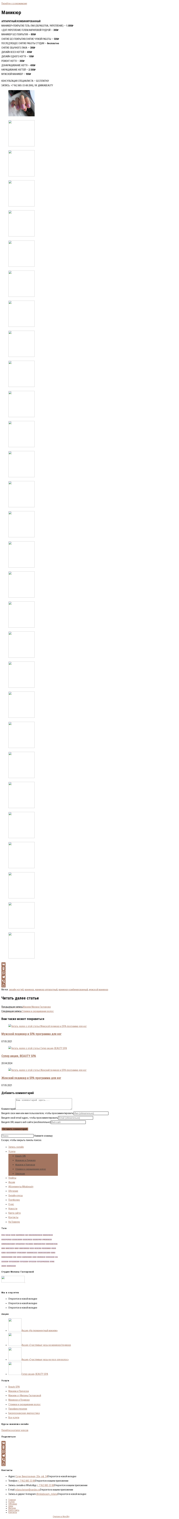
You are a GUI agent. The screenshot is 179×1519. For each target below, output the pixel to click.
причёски (19, 1257)
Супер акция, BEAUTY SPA (18, 1056)
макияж (3, 1248)
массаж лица (37, 1248)
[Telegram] (61, 977)
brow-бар (13, 1235)
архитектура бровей (6, 1239)
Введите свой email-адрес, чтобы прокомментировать (29, 1117)
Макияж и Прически (25, 1165)
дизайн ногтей (16, 989)
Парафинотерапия (17, 1408)
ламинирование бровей (39, 1244)
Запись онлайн (16, 1147)
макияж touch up (10, 1248)
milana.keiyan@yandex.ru (27, 1489)
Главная (12, 1500)
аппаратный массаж (48, 1235)
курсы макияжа (29, 1244)
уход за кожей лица (14, 1261)
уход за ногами (24, 1261)
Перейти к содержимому (14, 3)
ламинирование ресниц (52, 1244)
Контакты (13, 1217)
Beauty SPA (20, 1156)
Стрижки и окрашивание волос (30, 1169)
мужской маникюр (98, 989)
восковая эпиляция (17, 1239)
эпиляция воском (11, 1266)
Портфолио (14, 1199)
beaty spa (8, 1235)
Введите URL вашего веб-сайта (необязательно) (26, 1122)
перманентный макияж (7, 1257)
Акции (11, 1182)
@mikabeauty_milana (47, 1494)
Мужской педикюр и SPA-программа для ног (31, 1034)
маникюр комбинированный (73, 989)
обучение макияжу (21, 1252)
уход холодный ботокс (43, 1261)
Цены (10, 1506)
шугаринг (52, 1261)
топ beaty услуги (50, 1257)
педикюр (53, 1252)
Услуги (11, 1151)
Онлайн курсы (15, 1195)
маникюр (29, 989)
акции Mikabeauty (20, 1235)
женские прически (27, 1239)
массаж (32, 1248)
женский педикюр (37, 1239)
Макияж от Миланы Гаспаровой (24, 1395)
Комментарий (8, 1108)
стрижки (34, 1257)
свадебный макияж (27, 1257)
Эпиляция (20, 1173)
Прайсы (12, 1177)
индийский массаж (47, 1239)
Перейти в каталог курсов (14, 1430)
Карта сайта (14, 1213)
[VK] (61, 964)
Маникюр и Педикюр (25, 1160)
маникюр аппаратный (46, 989)
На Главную (14, 1221)
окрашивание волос (32, 1252)
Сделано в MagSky (61, 1516)
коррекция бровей (20, 1244)
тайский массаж (41, 1257)
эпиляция (3, 1266)
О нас (11, 1204)
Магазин (12, 1508)
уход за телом (32, 1261)
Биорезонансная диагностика (24, 1413)
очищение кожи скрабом (44, 1252)
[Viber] (61, 981)
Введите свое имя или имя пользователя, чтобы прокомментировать (37, 1113)
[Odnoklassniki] (61, 968)
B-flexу (3, 1235)
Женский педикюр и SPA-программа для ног (31, 1078)
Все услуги (13, 1417)
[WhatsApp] (61, 973)
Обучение (13, 1191)
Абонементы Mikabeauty (20, 1186)
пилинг (14, 1257)
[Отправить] (61, 985)
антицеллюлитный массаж (35, 1235)
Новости (12, 1208)
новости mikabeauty (11, 1252)
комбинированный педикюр (8, 1244)
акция (26, 1235)
